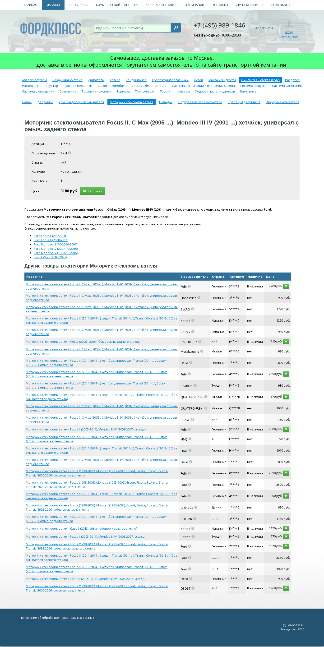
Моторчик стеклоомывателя (131, 102)
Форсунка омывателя (282, 102)
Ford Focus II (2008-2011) (51, 240)
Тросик (165, 91)
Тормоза (123, 91)
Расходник (30, 85)
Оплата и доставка (161, 5)
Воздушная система (67, 80)
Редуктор (51, 85)
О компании (194, 5)
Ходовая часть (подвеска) (215, 91)
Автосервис (78, 5)
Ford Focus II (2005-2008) (51, 236)
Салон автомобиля (112, 85)
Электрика (248, 91)
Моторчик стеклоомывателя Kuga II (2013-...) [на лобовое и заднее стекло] (81, 528)
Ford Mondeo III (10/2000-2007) (55, 244)
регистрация (289, 36)
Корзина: (264, 28)
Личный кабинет (249, 5)
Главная (30, 5)
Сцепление (68, 91)
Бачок (27, 102)
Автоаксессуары (34, 80)
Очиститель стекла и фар (260, 80)
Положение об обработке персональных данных (57, 617)
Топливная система (96, 91)
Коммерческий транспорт (117, 5)
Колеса (115, 80)
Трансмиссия (144, 91)
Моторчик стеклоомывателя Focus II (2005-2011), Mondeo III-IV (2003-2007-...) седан (86, 429)
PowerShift (280, 5)
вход (289, 32)
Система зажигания (287, 85)
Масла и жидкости (222, 80)
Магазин (53, 5)
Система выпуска (253, 85)
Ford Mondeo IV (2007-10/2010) (56, 248)
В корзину (94, 191)
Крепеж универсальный (170, 80)
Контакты (220, 5)
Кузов (198, 80)
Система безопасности (149, 85)
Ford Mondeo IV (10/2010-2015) (56, 253)
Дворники (45, 102)
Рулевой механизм (78, 85)
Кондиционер (136, 80)
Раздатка (292, 80)
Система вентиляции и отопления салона (203, 85)
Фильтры (183, 91)
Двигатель (96, 80)
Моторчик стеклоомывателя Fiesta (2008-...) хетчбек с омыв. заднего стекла (83, 341)
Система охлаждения (38, 91)
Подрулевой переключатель (200, 102)
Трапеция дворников (244, 102)
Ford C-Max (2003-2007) (50, 257)
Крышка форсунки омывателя (81, 102)
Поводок (165, 102)
